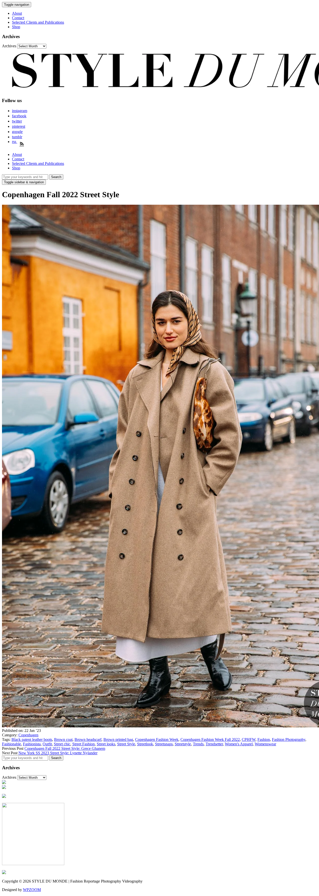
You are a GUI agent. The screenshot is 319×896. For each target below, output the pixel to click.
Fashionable (11, 744)
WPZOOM (32, 890)
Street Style (126, 744)
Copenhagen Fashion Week (156, 739)
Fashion (263, 739)
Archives (9, 46)
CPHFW (248, 739)
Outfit (47, 744)
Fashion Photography (288, 739)
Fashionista (32, 744)
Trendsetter (214, 744)
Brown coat (63, 739)
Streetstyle (183, 744)
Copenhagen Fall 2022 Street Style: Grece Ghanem (64, 748)
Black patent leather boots (31, 739)
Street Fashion (83, 744)
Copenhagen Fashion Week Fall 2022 (210, 739)
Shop (16, 27)
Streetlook (145, 744)
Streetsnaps (164, 744)
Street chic (62, 744)
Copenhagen (28, 735)
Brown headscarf (88, 739)
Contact (18, 18)
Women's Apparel (239, 744)
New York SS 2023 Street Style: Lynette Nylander (57, 753)
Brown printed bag (118, 739)
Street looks (106, 744)
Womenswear (265, 744)
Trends (198, 744)
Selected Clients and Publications (38, 22)
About (17, 13)
